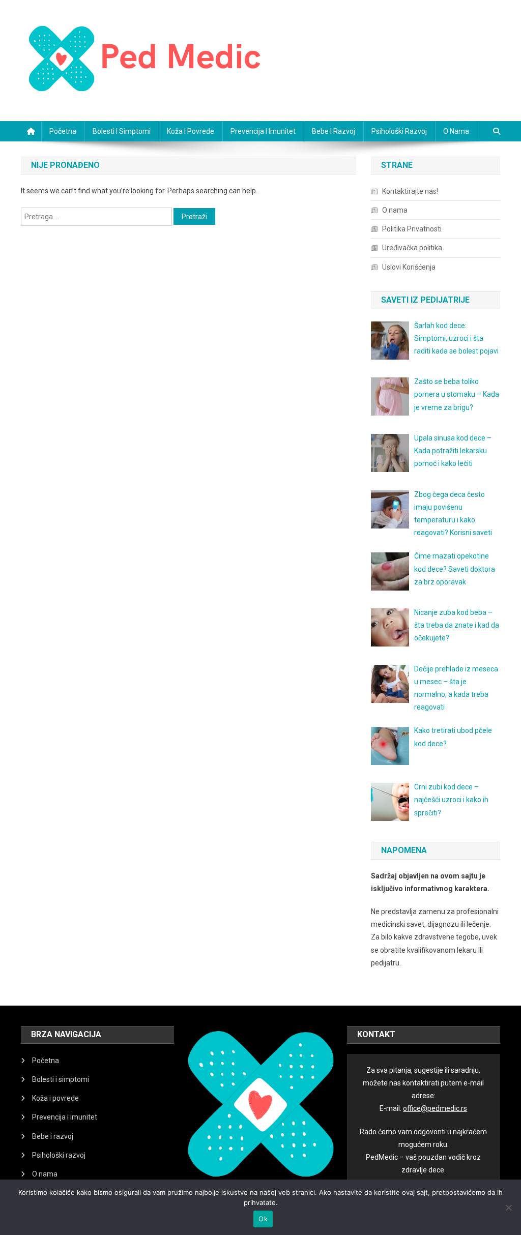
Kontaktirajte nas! (410, 191)
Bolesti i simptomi (122, 131)
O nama (456, 131)
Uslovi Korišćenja (409, 267)
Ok (263, 1219)
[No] (508, 1207)
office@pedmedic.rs (435, 1108)
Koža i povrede (190, 131)
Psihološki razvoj (399, 131)
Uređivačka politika (412, 248)
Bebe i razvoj (333, 131)
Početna (62, 131)
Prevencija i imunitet (263, 131)
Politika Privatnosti (412, 229)
